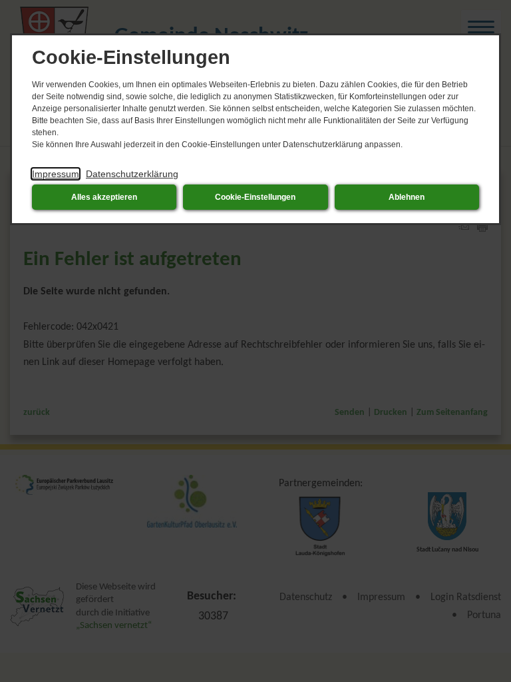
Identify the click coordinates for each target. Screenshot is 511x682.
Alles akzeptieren (104, 197)
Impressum (55, 174)
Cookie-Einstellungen (255, 197)
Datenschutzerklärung (132, 174)
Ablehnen (407, 197)
